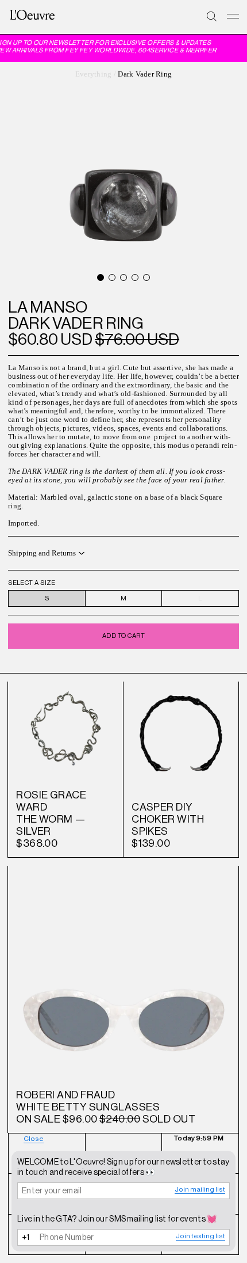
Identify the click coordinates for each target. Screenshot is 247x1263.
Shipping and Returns (42, 553)
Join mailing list (200, 1189)
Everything (93, 74)
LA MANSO (47, 307)
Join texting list (200, 1236)
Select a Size (32, 583)
